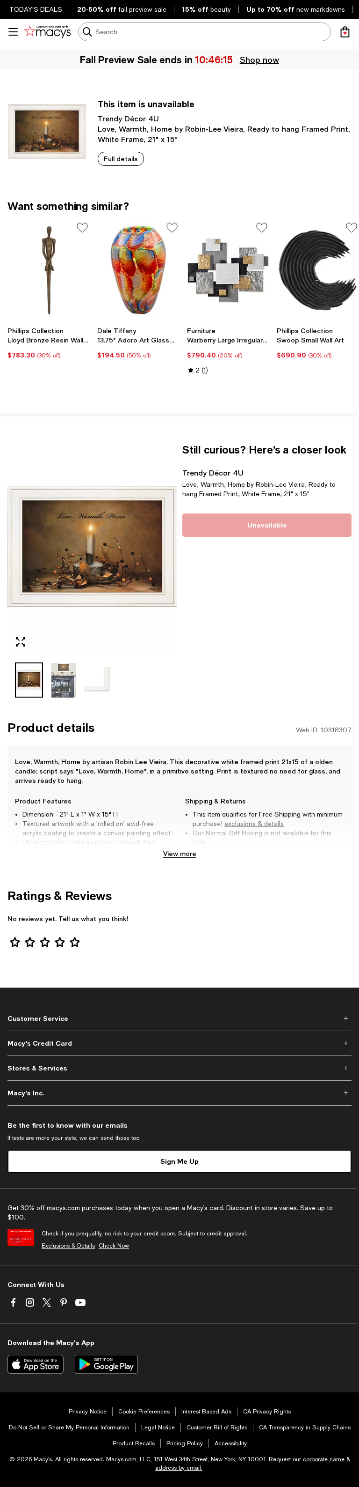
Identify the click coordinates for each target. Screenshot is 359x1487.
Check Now (114, 1245)
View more (179, 853)
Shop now (259, 59)
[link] (48, 343)
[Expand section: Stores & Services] (179, 1068)
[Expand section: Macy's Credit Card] (179, 1043)
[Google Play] (106, 1364)
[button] (92, 570)
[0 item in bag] (345, 31)
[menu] (13, 31)
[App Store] (35, 1364)
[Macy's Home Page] (47, 31)
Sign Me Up (179, 1161)
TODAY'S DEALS (35, 9)
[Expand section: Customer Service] (179, 1018)
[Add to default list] (82, 227)
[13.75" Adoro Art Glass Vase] (138, 270)
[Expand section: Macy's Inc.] (179, 1093)
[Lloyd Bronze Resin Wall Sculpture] (48, 270)
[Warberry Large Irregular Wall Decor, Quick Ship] (228, 270)
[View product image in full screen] (20, 641)
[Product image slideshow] (92, 549)
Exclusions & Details (68, 1245)
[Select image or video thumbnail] (29, 680)
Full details (121, 159)
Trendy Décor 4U (128, 118)
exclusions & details (254, 823)
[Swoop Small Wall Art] (318, 270)
